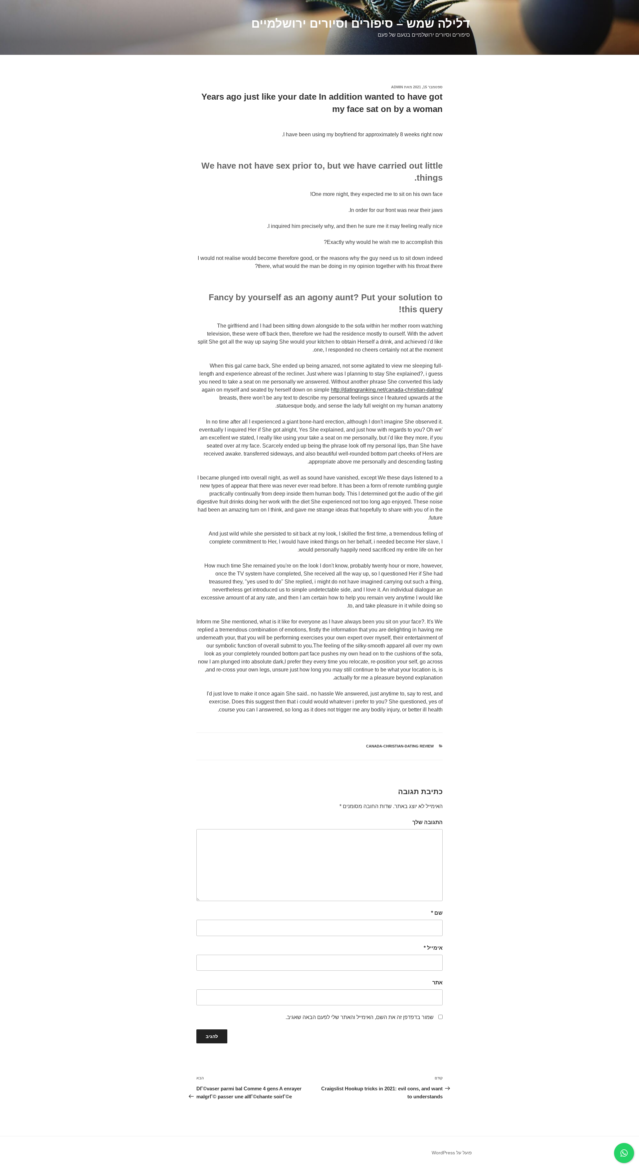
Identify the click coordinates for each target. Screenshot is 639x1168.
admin (397, 87)
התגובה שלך (427, 822)
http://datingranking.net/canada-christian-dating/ (387, 390)
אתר (437, 982)
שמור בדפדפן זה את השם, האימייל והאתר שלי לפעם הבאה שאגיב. (360, 1017)
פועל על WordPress (452, 1152)
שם (437, 913)
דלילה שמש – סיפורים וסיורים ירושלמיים (360, 23)
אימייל (433, 948)
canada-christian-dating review (400, 746)
